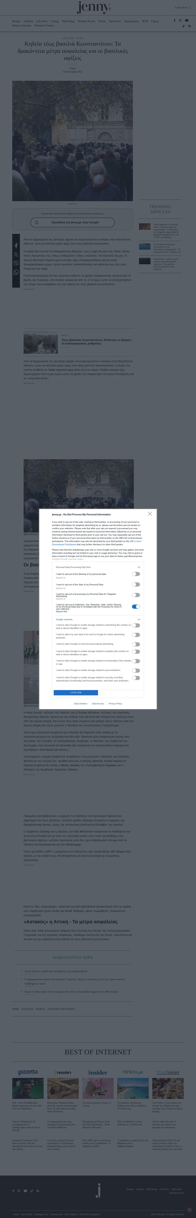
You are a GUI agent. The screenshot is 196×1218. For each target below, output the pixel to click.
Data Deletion (80, 703)
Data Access (98, 703)
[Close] (151, 515)
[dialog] (98, 609)
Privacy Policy (115, 703)
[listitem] (98, 567)
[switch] (136, 574)
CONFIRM (76, 692)
